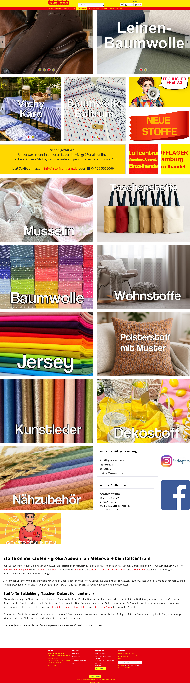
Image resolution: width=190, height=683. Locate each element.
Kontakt (73, 658)
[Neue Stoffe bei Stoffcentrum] (159, 126)
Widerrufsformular (76, 656)
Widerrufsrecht (75, 662)
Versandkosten (98, 679)
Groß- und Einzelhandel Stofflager (103, 656)
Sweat (55, 569)
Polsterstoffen (118, 569)
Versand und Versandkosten (79, 660)
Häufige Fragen (75, 655)
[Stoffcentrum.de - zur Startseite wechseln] (58, 2)
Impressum (98, 665)
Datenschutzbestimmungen (132, 665)
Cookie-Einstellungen (100, 653)
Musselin (40, 569)
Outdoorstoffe (78, 606)
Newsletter (97, 658)
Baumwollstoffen (12, 569)
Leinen (77, 569)
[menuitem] (91, 5)
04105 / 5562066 (58, 653)
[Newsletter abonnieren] (139, 662)
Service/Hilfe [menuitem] (137, 1)
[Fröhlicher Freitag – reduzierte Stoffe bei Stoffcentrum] (159, 92)
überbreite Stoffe (103, 606)
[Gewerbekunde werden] (30, 528)
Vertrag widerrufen (100, 668)
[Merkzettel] (122, 4)
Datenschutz (98, 664)
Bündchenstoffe (61, 606)
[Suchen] (102, 4)
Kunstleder (104, 569)
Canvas (92, 569)
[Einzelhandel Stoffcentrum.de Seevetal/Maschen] (143, 159)
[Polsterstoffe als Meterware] (143, 344)
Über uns (97, 662)
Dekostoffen (138, 569)
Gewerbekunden (76, 653)
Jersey (26, 569)
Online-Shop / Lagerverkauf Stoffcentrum (105, 660)
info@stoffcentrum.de (60, 168)
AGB (73, 664)
